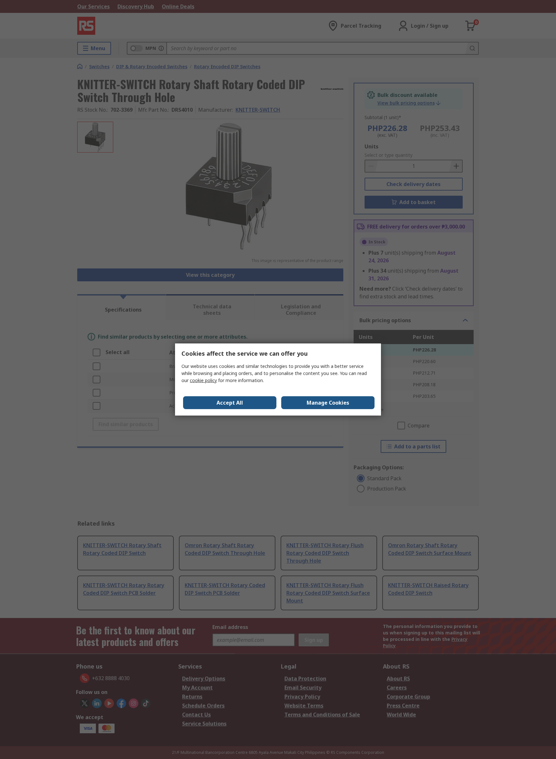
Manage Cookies (328, 402)
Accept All (230, 402)
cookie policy (203, 380)
